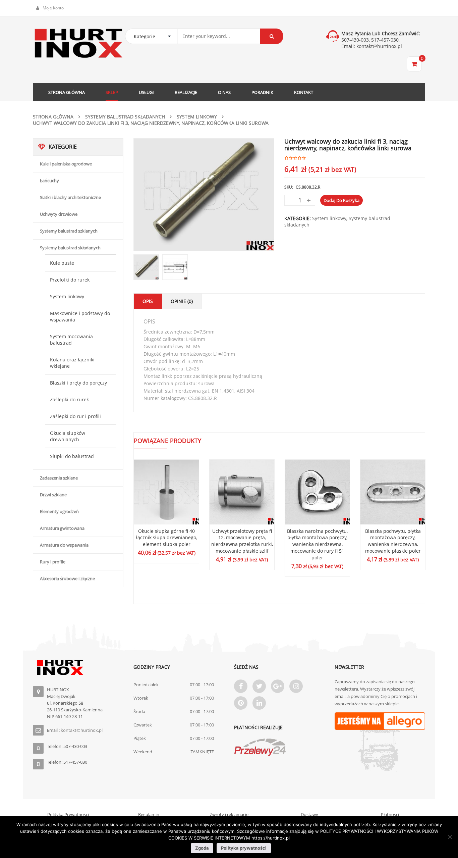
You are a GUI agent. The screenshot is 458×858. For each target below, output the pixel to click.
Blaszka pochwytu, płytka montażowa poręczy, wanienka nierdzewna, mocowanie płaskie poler (393, 541)
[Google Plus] (277, 686)
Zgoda (202, 848)
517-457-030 (385, 40)
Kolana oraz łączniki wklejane (72, 362)
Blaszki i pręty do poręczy (78, 383)
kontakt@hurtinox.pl (378, 46)
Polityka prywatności (244, 848)
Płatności (390, 814)
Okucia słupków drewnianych (67, 436)
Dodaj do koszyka (341, 200)
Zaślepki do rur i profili (75, 416)
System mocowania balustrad (71, 339)
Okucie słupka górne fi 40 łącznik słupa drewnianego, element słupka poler (166, 538)
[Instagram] (296, 686)
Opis (147, 301)
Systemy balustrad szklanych (69, 231)
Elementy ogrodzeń (59, 511)
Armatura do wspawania (64, 545)
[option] (204, 195)
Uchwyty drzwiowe (58, 214)
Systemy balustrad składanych (125, 116)
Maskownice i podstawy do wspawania (80, 316)
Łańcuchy (49, 181)
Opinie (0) (182, 301)
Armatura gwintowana (62, 528)
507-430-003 (355, 40)
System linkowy (197, 116)
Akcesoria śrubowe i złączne (67, 578)
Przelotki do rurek (70, 279)
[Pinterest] (240, 703)
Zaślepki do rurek (69, 399)
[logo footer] (78, 667)
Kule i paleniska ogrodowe (66, 164)
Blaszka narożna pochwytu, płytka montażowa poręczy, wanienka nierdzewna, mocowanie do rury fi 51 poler (317, 544)
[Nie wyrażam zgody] (449, 837)
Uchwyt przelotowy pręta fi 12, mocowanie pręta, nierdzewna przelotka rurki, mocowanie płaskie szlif (242, 541)
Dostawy (309, 814)
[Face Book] (240, 686)
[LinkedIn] (259, 703)
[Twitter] (259, 686)
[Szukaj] (271, 36)
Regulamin (148, 814)
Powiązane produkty (167, 441)
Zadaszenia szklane (59, 478)
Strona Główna (53, 116)
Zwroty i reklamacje (229, 814)
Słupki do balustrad (72, 456)
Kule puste (62, 263)
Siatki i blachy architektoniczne (70, 197)
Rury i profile (52, 562)
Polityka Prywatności (68, 814)
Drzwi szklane (53, 495)
